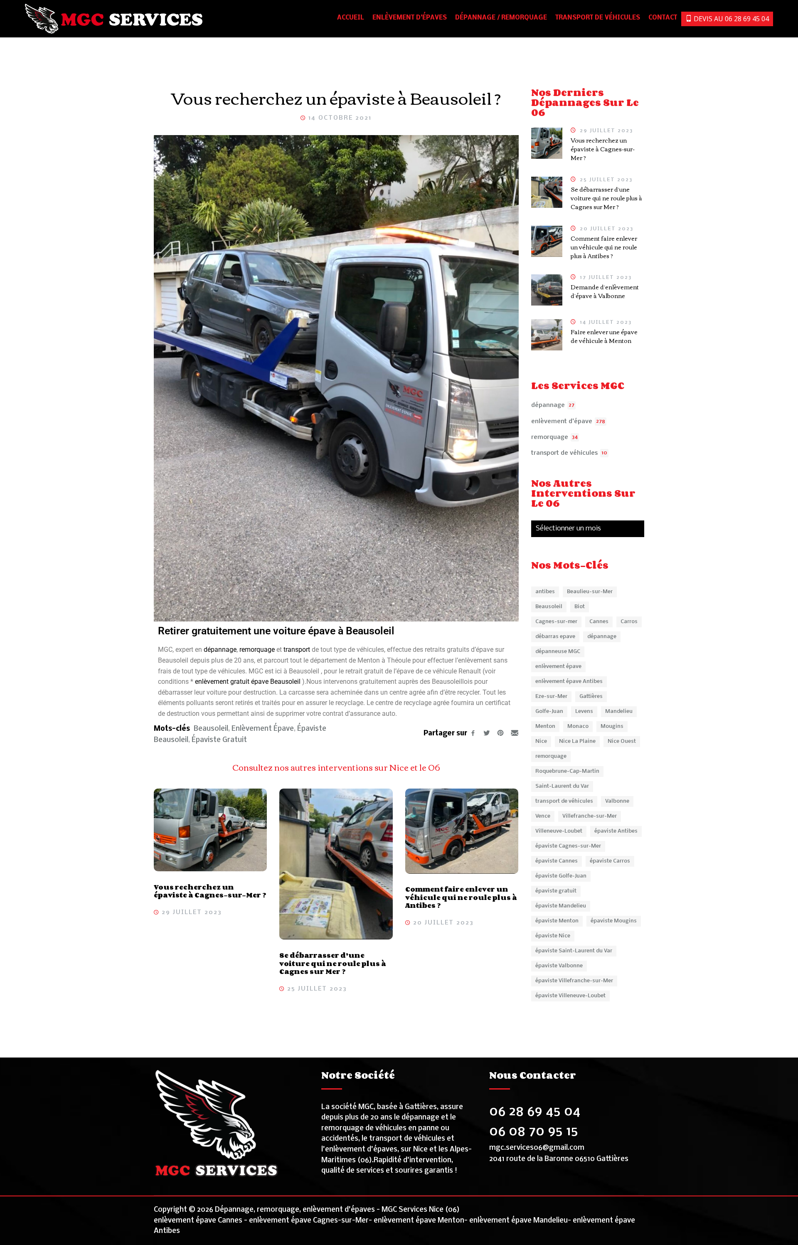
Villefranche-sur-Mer (589, 816)
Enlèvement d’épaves (409, 18)
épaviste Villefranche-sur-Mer (574, 981)
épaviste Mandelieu (560, 906)
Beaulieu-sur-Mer (590, 591)
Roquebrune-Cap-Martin (567, 771)
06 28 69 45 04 (535, 1112)
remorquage (257, 649)
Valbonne (617, 801)
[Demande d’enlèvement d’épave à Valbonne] (546, 290)
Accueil (350, 18)
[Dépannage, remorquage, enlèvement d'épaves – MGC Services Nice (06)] (114, 19)
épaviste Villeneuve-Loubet (570, 995)
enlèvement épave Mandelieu (518, 1221)
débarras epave (555, 636)
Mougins (612, 726)
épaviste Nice (552, 936)
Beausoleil (211, 729)
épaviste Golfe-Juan (560, 876)
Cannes (598, 621)
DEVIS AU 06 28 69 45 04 (730, 18)
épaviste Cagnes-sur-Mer (568, 846)
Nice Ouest (622, 741)
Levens (584, 711)
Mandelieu (619, 711)
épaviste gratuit (219, 740)
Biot (579, 606)
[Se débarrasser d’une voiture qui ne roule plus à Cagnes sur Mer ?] (335, 864)
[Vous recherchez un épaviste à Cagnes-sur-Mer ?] (210, 830)
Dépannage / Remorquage (501, 18)
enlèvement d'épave (561, 421)
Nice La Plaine (577, 741)
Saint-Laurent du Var (562, 786)
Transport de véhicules (597, 18)
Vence (542, 816)
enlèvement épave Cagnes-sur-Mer (309, 1221)
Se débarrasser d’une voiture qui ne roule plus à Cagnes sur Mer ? (332, 963)
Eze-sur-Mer (551, 696)
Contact (662, 18)
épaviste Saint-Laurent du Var (573, 951)
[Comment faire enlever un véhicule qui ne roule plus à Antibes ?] (461, 831)
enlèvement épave (263, 729)
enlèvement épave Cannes (198, 1221)
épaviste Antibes (616, 831)
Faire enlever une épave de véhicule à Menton (604, 336)
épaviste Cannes (556, 861)
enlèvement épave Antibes (569, 681)
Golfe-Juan (549, 711)
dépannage (220, 649)
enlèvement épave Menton (419, 1221)
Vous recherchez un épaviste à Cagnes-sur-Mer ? (210, 891)
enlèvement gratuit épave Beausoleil (248, 681)
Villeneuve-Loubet (558, 831)
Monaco (578, 726)
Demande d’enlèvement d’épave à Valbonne (605, 291)
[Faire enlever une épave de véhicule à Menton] (546, 334)
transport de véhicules (564, 453)
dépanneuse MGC (557, 651)
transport (297, 649)
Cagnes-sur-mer (556, 621)
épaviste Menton (557, 921)
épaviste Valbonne (559, 966)
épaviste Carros (610, 861)
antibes (545, 591)
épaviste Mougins (614, 921)
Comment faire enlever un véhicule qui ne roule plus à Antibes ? (461, 897)
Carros (629, 621)
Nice (541, 741)
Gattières (591, 696)
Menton (545, 726)
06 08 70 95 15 (533, 1132)
